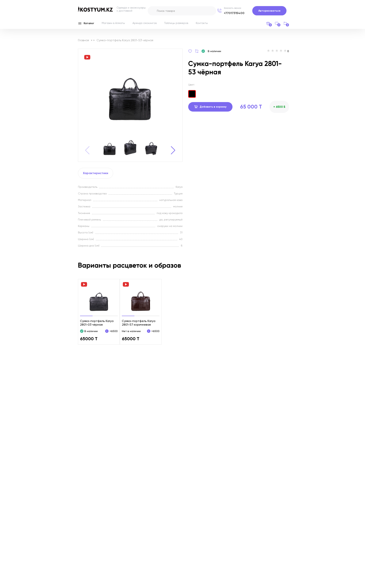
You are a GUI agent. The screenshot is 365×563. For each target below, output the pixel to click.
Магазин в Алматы (113, 23)
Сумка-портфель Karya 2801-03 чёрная (96, 322)
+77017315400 (234, 13)
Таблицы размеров (176, 23)
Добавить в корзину (213, 106)
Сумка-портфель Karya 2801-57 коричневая (138, 322)
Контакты (202, 23)
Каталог (89, 23)
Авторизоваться (269, 10)
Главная (83, 40)
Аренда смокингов (145, 23)
